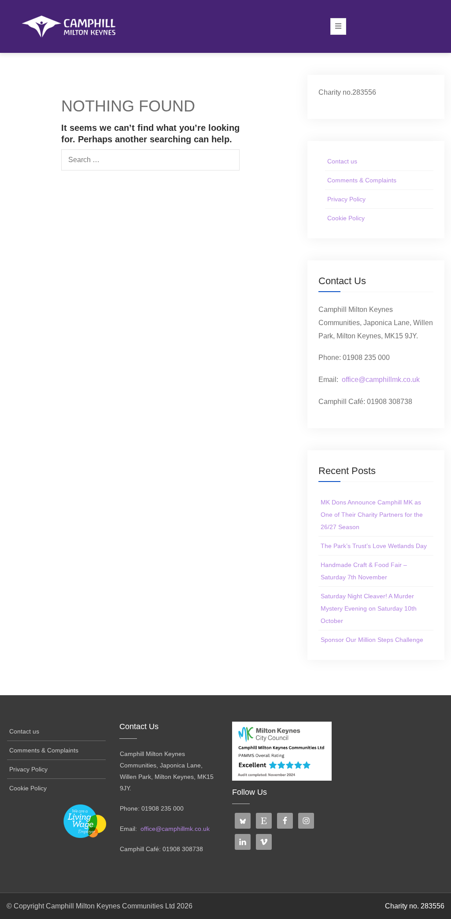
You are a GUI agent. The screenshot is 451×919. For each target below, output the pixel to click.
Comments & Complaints (361, 180)
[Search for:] (150, 159)
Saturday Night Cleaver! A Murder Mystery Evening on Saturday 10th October (369, 608)
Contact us (342, 161)
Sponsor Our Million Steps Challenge (372, 639)
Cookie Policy (346, 218)
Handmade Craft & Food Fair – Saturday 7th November (364, 571)
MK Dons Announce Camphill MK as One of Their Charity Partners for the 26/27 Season (372, 514)
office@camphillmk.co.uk (381, 379)
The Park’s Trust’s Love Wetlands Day (374, 545)
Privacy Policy (346, 199)
